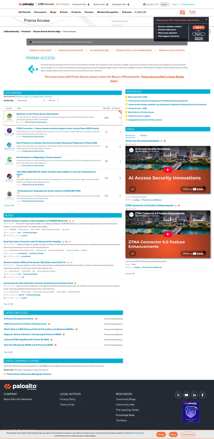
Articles (64, 12)
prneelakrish (22, 253)
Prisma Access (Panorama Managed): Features (29, 374)
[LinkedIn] (194, 395)
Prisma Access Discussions (36, 122)
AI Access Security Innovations (19, 319)
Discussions (40, 12)
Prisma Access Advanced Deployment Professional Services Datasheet (158, 101)
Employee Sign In (188, 4)
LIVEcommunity (11, 31)
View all (128, 274)
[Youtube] (186, 395)
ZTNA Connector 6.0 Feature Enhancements (25, 324)
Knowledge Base (125, 415)
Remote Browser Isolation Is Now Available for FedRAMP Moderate (36, 221)
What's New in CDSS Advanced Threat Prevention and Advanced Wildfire (39, 329)
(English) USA (152, 4)
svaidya (136, 200)
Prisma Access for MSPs (172, 50)
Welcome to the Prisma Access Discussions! (38, 114)
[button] (161, 434)
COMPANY (10, 394)
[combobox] (139, 21)
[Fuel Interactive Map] (182, 12)
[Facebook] (202, 395)
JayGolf (21, 295)
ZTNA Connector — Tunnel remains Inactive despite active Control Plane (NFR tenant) (58, 128)
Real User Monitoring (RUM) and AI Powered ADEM (28, 345)
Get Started (24, 12)
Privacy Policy (138, 433)
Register (164, 4)
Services (89, 12)
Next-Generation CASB (137, 97)
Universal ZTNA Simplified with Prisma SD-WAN (26, 339)
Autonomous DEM (99, 50)
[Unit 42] (140, 12)
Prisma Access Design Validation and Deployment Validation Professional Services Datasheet (168, 105)
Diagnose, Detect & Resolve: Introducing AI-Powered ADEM (32, 334)
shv (19, 233)
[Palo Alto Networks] (31, 387)
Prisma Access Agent (40, 50)
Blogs (53, 12)
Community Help (125, 404)
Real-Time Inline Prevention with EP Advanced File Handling (32, 241)
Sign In (175, 4)
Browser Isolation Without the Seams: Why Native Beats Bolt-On (35, 262)
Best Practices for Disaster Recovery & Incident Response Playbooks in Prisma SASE (57, 143)
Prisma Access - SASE (138, 108)
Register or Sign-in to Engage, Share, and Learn (34, 96)
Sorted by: (9, 100)
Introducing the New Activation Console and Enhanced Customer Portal (38, 283)
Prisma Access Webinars (113, 319)
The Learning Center (127, 409)
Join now (7, 205)
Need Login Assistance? (199, 38)
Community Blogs (30, 233)
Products (76, 12)
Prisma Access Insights (71, 50)
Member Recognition (107, 12)
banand (24, 236)
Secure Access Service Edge (47, 31)
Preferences (188, 434)
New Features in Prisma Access (141, 112)
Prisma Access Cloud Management (134, 50)
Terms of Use (67, 404)
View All (7, 304)
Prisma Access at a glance (139, 116)
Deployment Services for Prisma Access (145, 120)
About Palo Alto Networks (18, 399)
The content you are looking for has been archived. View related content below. (61, 42)
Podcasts (127, 12)
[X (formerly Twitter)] (178, 395)
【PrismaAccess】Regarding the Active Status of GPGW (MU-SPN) (49, 191)
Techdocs (121, 420)
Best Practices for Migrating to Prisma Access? (39, 157)
